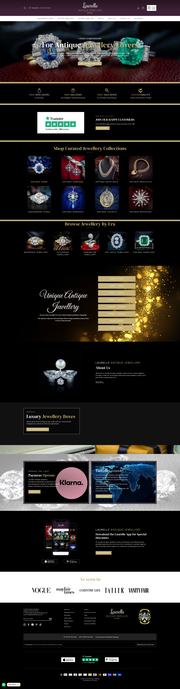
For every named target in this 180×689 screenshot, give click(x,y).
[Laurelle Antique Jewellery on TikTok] (40, 624)
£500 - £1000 (116, 293)
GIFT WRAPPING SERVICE (37, 429)
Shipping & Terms (69, 612)
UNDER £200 (117, 279)
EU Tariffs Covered (70, 637)
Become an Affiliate (90, 623)
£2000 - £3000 (116, 307)
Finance (66, 623)
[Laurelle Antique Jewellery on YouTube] (32, 624)
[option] (90, 51)
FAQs (85, 615)
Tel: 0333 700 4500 (90, 618)
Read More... (100, 382)
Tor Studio (94, 680)
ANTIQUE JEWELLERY (65, 18)
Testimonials (68, 618)
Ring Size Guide (68, 621)
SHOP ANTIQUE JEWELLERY (90, 63)
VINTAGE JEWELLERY (86, 18)
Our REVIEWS (103, 128)
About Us (67, 609)
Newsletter (67, 615)
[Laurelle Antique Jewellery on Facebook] (28, 624)
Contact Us (67, 626)
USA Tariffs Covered (86, 637)
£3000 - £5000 (116, 314)
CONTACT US (125, 18)
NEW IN (101, 18)
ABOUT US (112, 18)
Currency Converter (90, 612)
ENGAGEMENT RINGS (45, 18)
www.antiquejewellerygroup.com (33, 614)
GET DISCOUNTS (104, 553)
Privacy (86, 609)
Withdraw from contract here (145, 644)
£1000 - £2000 (116, 300)
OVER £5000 (117, 321)
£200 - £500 (117, 286)
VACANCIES (138, 18)
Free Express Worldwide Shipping (107, 637)
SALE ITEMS (116, 328)
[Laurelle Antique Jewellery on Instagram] (24, 624)
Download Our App (89, 621)
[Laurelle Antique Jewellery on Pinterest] (36, 624)
